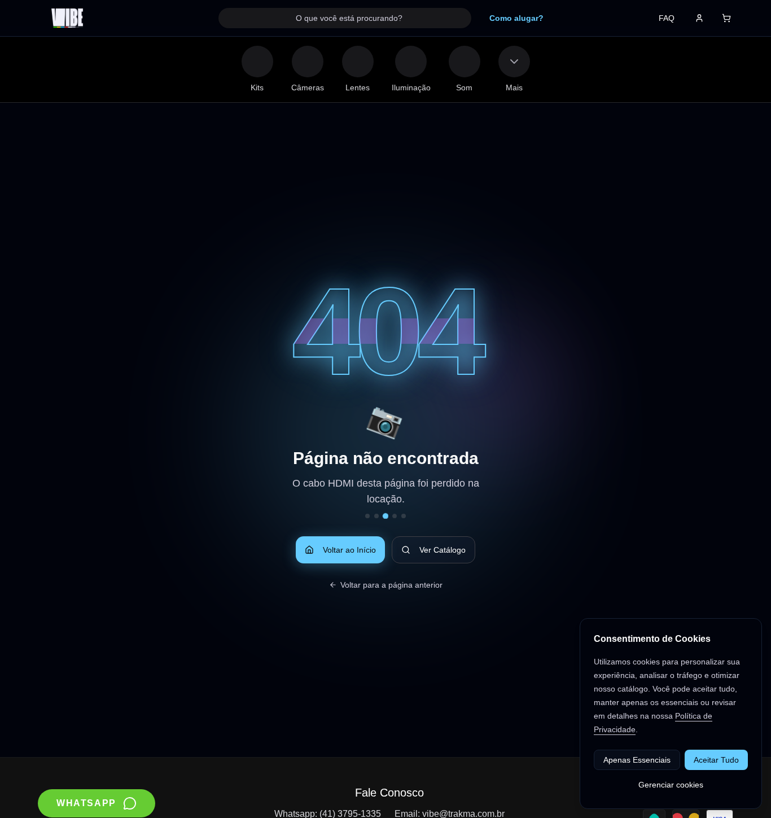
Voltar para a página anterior (391, 584)
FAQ (666, 18)
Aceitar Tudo (716, 759)
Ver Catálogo (442, 549)
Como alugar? (516, 18)
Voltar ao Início (349, 549)
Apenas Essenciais (637, 759)
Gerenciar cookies (670, 784)
